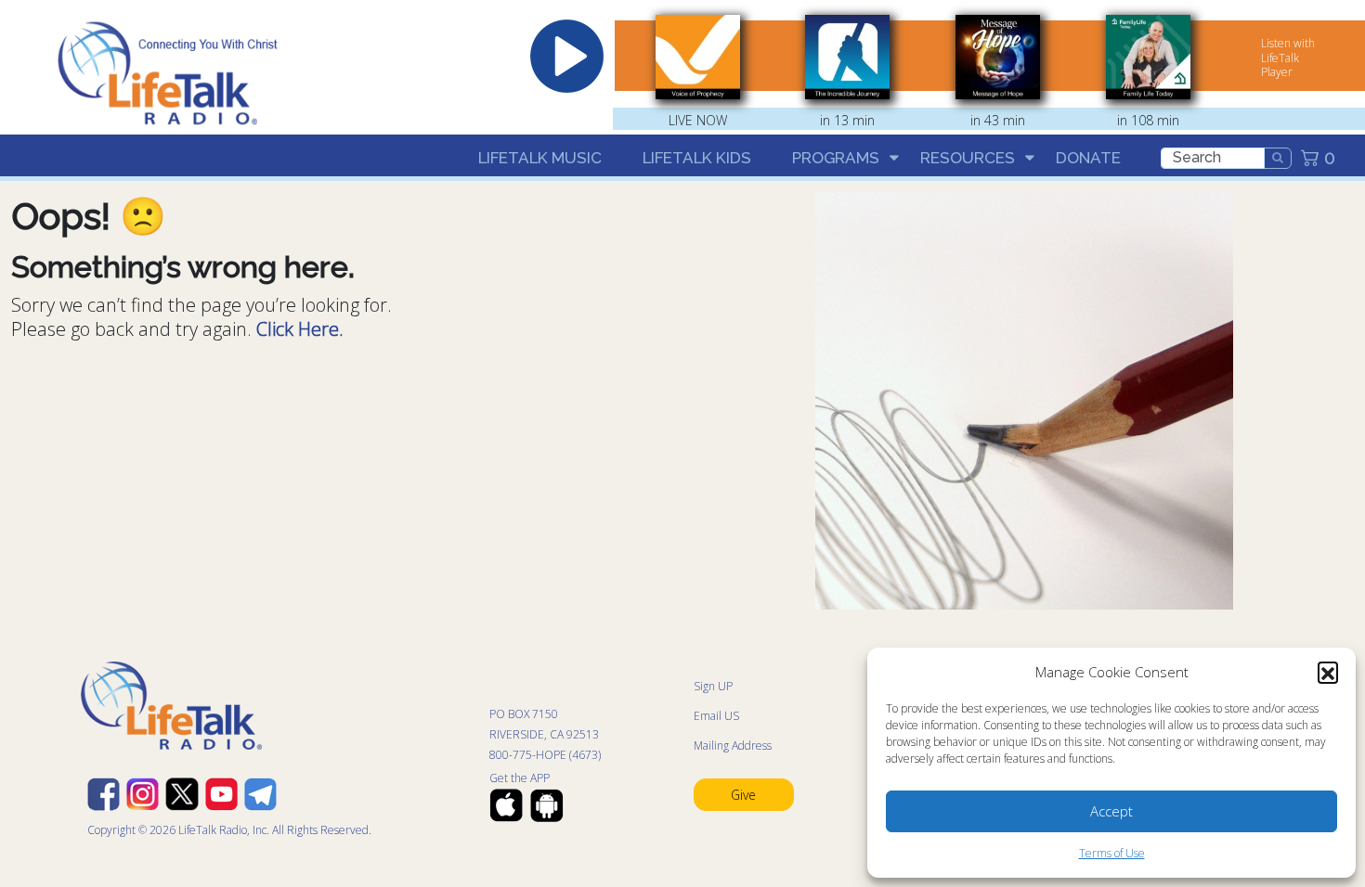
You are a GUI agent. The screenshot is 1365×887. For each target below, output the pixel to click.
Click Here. (300, 328)
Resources (967, 157)
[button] (1328, 671)
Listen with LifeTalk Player (1288, 57)
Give (743, 794)
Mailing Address (733, 745)
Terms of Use (1112, 853)
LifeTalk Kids (697, 157)
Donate (1088, 157)
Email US (716, 716)
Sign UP (713, 686)
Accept (1111, 811)
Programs (835, 157)
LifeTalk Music (540, 157)
